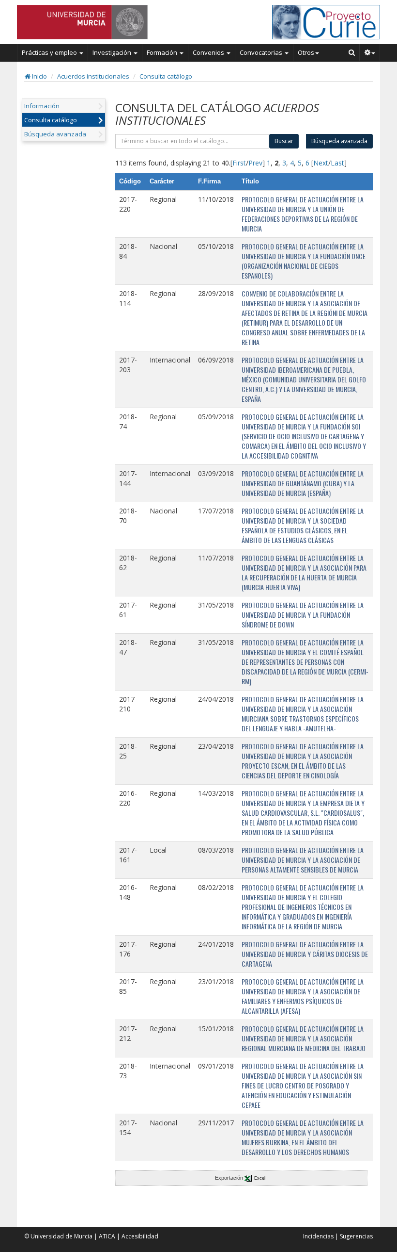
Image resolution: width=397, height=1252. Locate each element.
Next (320, 162)
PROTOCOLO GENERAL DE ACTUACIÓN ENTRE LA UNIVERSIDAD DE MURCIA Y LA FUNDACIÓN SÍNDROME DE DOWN (303, 614)
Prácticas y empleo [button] (50, 52)
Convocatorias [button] (262, 52)
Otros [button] (306, 52)
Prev (255, 162)
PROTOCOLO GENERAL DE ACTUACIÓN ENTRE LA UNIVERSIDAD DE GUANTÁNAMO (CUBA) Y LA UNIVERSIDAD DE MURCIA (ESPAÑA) (303, 483)
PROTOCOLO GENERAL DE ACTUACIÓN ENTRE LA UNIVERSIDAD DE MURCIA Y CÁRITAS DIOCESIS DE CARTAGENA (305, 954)
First (239, 162)
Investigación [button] (112, 52)
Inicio (39, 76)
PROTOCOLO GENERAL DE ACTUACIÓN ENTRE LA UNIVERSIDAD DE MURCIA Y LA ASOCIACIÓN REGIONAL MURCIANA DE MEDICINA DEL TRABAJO (304, 1038)
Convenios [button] (209, 52)
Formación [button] (163, 52)
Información (42, 105)
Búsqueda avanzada (55, 134)
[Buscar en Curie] (352, 52)
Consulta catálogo (165, 76)
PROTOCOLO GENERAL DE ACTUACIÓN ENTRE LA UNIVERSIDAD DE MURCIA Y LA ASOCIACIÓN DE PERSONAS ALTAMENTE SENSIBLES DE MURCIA (303, 859)
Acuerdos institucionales (93, 76)
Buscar (284, 141)
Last (337, 162)
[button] (370, 52)
